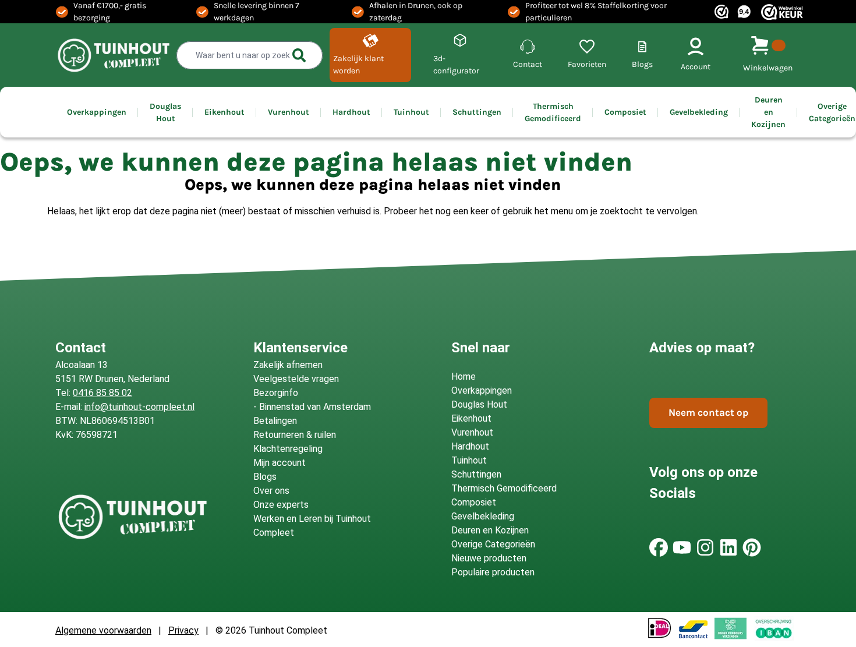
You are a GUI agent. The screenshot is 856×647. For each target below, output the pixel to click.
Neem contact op (708, 412)
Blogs (265, 476)
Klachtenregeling (288, 448)
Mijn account (279, 462)
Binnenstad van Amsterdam (315, 406)
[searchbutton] (299, 55)
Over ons (271, 490)
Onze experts (281, 504)
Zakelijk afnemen (288, 364)
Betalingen (275, 420)
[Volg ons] (658, 547)
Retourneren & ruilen (294, 434)
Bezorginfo (275, 392)
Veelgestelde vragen (296, 378)
